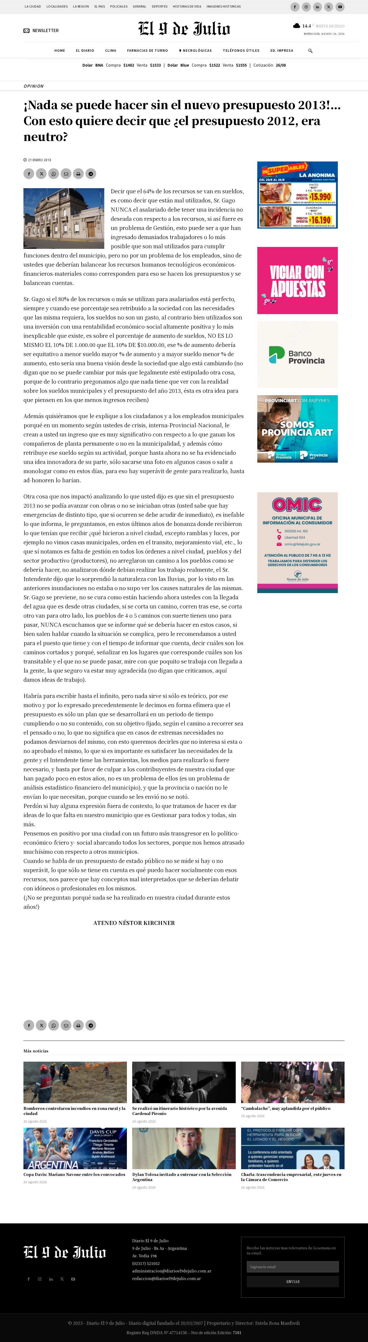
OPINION (33, 86)
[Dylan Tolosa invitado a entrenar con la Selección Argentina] (184, 1148)
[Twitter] (328, 7)
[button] (310, 51)
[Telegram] (90, 173)
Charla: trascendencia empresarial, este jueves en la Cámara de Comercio (291, 1177)
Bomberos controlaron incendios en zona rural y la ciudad (74, 1111)
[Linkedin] (317, 7)
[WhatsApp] (53, 173)
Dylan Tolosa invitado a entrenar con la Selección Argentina (181, 1177)
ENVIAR (293, 1281)
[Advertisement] (133, 972)
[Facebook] (295, 7)
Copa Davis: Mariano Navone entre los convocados (74, 1174)
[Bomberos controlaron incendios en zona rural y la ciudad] (75, 1082)
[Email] (66, 173)
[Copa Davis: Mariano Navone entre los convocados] (75, 1148)
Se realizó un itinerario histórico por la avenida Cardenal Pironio (179, 1111)
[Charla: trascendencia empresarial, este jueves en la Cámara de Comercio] (293, 1148)
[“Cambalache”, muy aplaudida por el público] (293, 1082)
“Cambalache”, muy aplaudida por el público (286, 1108)
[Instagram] (306, 7)
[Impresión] (78, 173)
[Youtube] (340, 7)
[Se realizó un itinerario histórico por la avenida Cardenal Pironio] (184, 1082)
